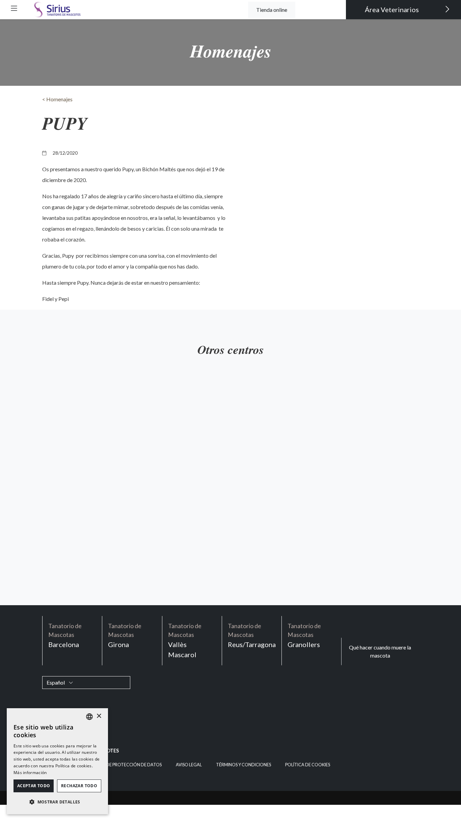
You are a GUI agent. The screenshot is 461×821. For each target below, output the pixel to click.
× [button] (98, 716)
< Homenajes (57, 99)
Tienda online (271, 9)
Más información (30, 772)
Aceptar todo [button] (33, 786)
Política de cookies (307, 764)
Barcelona (65, 635)
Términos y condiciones (243, 764)
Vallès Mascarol (184, 640)
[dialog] (57, 761)
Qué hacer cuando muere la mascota (380, 651)
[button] (14, 8)
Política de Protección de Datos (124, 764)
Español (56, 682)
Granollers (304, 635)
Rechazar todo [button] (79, 786)
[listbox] (89, 716)
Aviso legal (189, 764)
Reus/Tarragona (252, 635)
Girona (124, 635)
